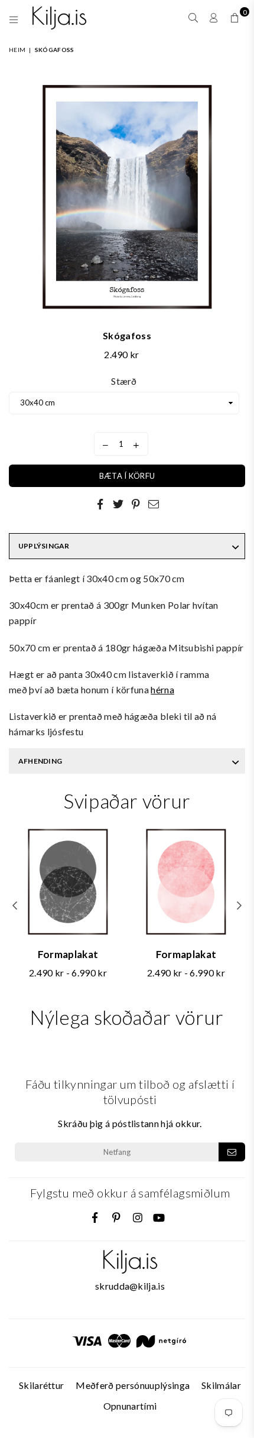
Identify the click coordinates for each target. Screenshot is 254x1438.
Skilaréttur (41, 1385)
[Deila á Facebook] (100, 503)
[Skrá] (232, 1151)
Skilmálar (221, 1385)
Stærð (124, 381)
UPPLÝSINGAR (44, 545)
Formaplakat (68, 954)
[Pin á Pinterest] (136, 503)
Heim (17, 49)
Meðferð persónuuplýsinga (133, 1385)
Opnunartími (130, 1405)
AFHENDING (40, 761)
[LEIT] (193, 18)
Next (239, 906)
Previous (15, 906)
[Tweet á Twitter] (118, 503)
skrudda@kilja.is (130, 1285)
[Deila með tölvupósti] (153, 503)
